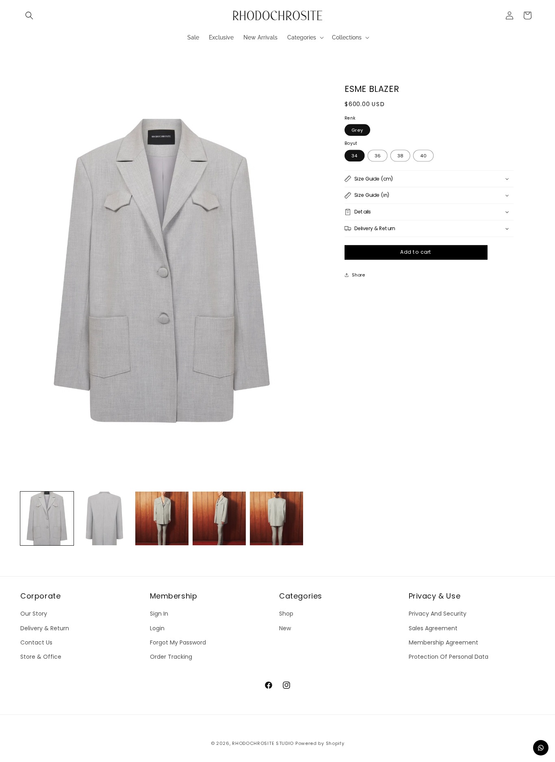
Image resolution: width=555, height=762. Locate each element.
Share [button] (358, 274)
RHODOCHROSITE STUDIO (263, 743)
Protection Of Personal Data (448, 656)
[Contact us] (540, 747)
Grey (357, 130)
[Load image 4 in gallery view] (219, 518)
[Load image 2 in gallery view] (104, 518)
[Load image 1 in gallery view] (47, 518)
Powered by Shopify (320, 743)
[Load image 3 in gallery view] (162, 518)
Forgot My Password (178, 642)
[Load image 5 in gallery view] (276, 518)
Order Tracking (171, 656)
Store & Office (40, 656)
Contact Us (36, 642)
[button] (29, 15)
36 (378, 155)
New (285, 628)
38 (400, 155)
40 (423, 155)
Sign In (159, 614)
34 (354, 155)
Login (157, 628)
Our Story (33, 614)
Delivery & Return (44, 628)
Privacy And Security (437, 614)
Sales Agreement (433, 628)
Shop (286, 614)
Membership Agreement (443, 642)
